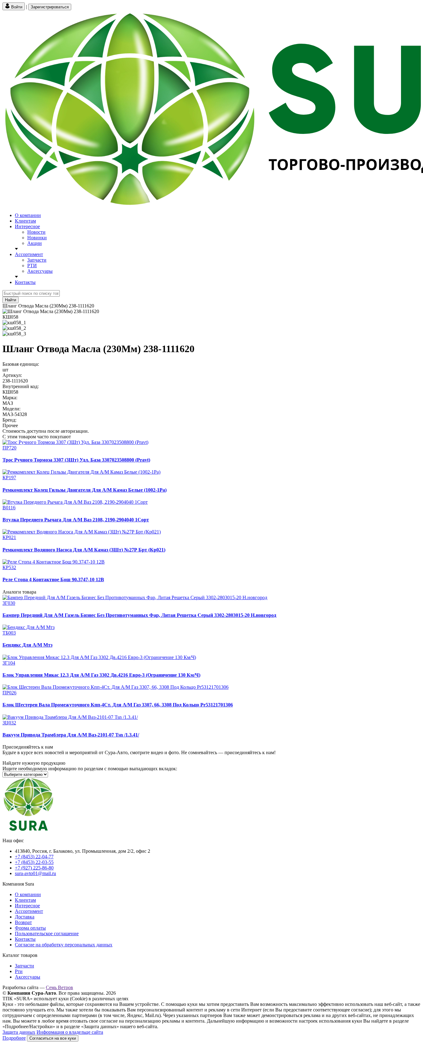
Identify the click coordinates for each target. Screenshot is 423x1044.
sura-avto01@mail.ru (35, 873)
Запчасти (36, 260)
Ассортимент (29, 254)
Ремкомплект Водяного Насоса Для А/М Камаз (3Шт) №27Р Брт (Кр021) (83, 549)
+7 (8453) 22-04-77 (34, 856)
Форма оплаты (30, 928)
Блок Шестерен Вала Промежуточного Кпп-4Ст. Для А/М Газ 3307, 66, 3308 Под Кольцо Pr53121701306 (117, 704)
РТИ (32, 265)
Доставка (24, 916)
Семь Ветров (59, 987)
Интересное (27, 226)
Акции (34, 243)
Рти (19, 971)
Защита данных (18, 1032)
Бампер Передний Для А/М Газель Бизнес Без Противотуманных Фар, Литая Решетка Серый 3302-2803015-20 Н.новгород (139, 615)
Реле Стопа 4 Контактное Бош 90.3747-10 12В (53, 579)
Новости (36, 232)
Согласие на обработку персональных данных (63, 944)
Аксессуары (40, 271)
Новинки (37, 237)
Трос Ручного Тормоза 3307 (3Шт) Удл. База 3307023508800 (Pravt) (76, 459)
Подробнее (14, 1038)
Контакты (25, 282)
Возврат (23, 922)
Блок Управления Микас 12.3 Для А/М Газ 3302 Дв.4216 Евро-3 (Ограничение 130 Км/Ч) (101, 675)
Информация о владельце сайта (70, 1032)
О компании (28, 215)
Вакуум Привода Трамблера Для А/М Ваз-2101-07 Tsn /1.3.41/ (70, 734)
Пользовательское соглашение (47, 933)
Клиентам (25, 220)
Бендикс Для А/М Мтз (27, 645)
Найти (10, 300)
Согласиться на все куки (52, 1038)
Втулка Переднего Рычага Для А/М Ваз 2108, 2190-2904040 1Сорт (75, 519)
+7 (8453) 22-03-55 (34, 862)
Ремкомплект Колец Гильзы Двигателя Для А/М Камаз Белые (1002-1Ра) (84, 490)
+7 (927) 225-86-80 (34, 867)
